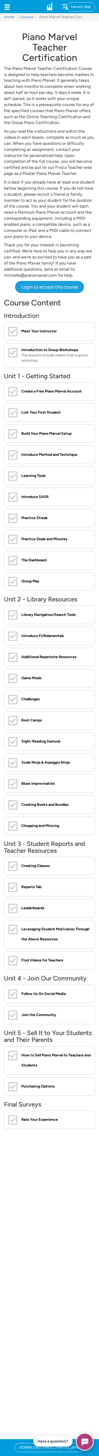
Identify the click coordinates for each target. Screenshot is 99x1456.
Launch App (81, 6)
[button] (7, 6)
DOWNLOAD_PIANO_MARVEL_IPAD (49, 1447)
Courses (27, 17)
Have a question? (52, 1441)
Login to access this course (49, 287)
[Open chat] (85, 1442)
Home (9, 17)
